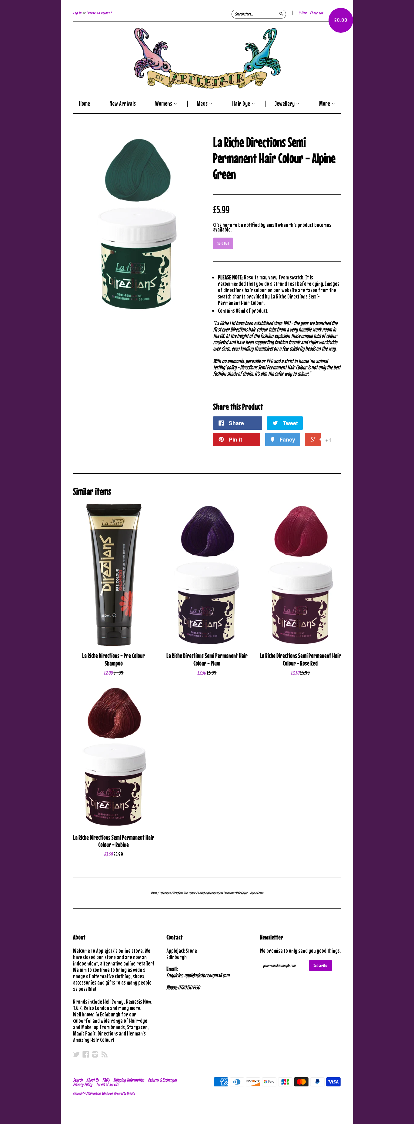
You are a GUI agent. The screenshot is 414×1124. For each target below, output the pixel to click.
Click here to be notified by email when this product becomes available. (272, 227)
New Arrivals (122, 103)
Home (84, 103)
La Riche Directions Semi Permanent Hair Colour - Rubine (113, 841)
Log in (77, 13)
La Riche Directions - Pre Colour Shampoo (113, 659)
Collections (164, 893)
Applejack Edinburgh (102, 1093)
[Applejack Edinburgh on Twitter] (76, 1054)
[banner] (207, 58)
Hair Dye (241, 104)
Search (77, 1080)
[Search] (281, 13)
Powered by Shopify (124, 1093)
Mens (203, 104)
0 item (303, 13)
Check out (316, 13)
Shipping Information (128, 1080)
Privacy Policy (82, 1084)
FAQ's (105, 1080)
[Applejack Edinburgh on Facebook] (85, 1054)
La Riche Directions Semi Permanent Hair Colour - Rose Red (300, 659)
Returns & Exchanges (162, 1080)
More (325, 104)
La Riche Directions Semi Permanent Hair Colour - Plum (207, 659)
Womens (164, 104)
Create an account (99, 13)
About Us (92, 1080)
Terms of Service (107, 1084)
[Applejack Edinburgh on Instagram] (95, 1054)
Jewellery (285, 104)
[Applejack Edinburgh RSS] (104, 1054)
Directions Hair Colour (183, 893)
